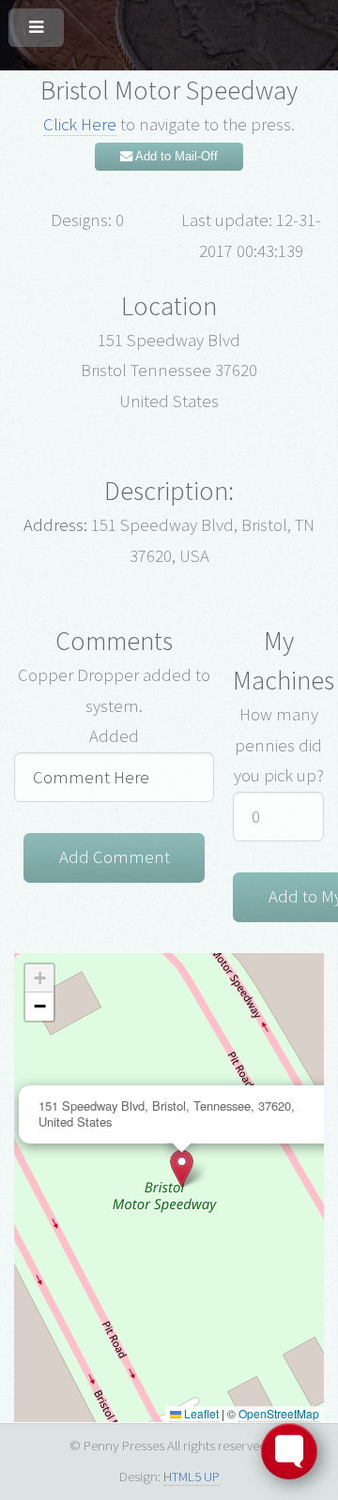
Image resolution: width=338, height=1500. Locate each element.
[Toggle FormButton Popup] (289, 1451)
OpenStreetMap (278, 1413)
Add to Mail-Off (175, 156)
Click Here (79, 124)
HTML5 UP (191, 1476)
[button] (181, 1168)
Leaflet (200, 1413)
